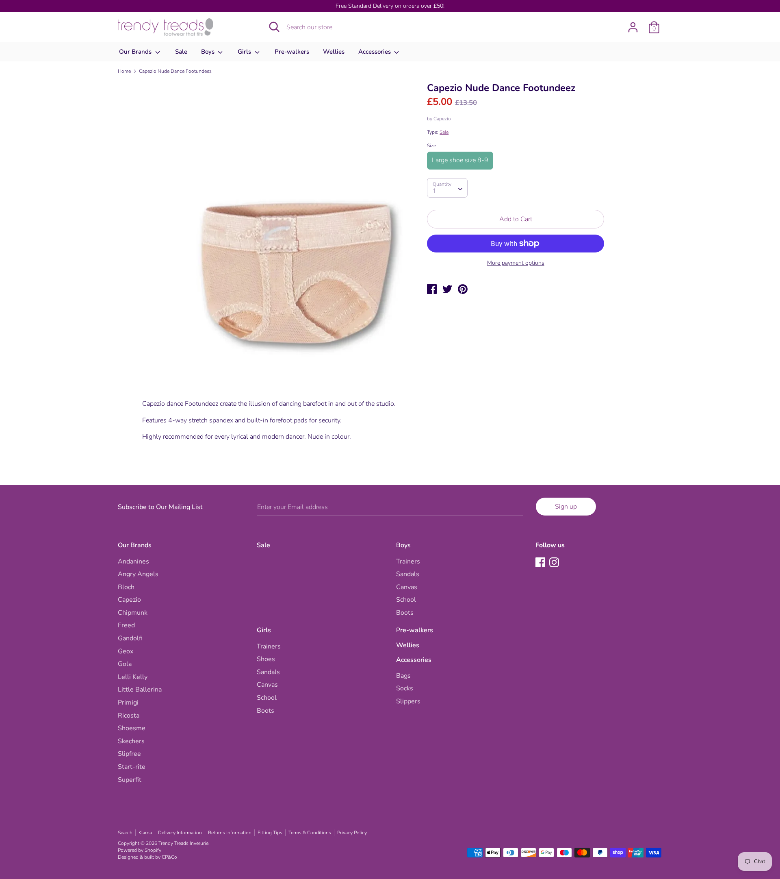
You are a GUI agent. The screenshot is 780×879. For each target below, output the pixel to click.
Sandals (407, 574)
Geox (125, 651)
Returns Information (229, 832)
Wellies (333, 52)
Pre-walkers (292, 52)
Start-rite (131, 766)
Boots (405, 612)
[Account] (633, 24)
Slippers (408, 701)
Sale (181, 52)
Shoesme (131, 728)
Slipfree (129, 753)
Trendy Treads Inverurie (183, 843)
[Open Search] (274, 27)
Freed (126, 625)
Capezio (442, 118)
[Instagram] (555, 563)
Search (125, 832)
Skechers (131, 741)
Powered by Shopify (139, 850)
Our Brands (136, 52)
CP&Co (169, 857)
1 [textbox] (435, 190)
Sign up (566, 506)
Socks (404, 688)
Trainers (408, 561)
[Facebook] (541, 563)
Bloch (126, 587)
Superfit (129, 779)
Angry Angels (138, 574)
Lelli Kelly (132, 676)
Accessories (375, 52)
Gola (125, 663)
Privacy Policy (352, 832)
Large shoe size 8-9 (460, 160)
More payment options (515, 263)
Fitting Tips (270, 832)
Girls (245, 52)
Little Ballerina (140, 689)
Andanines (133, 561)
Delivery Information (180, 832)
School (406, 599)
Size (431, 145)
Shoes (266, 659)
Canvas (406, 587)
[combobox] (447, 187)
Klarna (145, 832)
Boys (208, 52)
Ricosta (128, 715)
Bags (403, 675)
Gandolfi (130, 638)
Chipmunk (132, 612)
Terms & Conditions (309, 832)
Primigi (128, 702)
